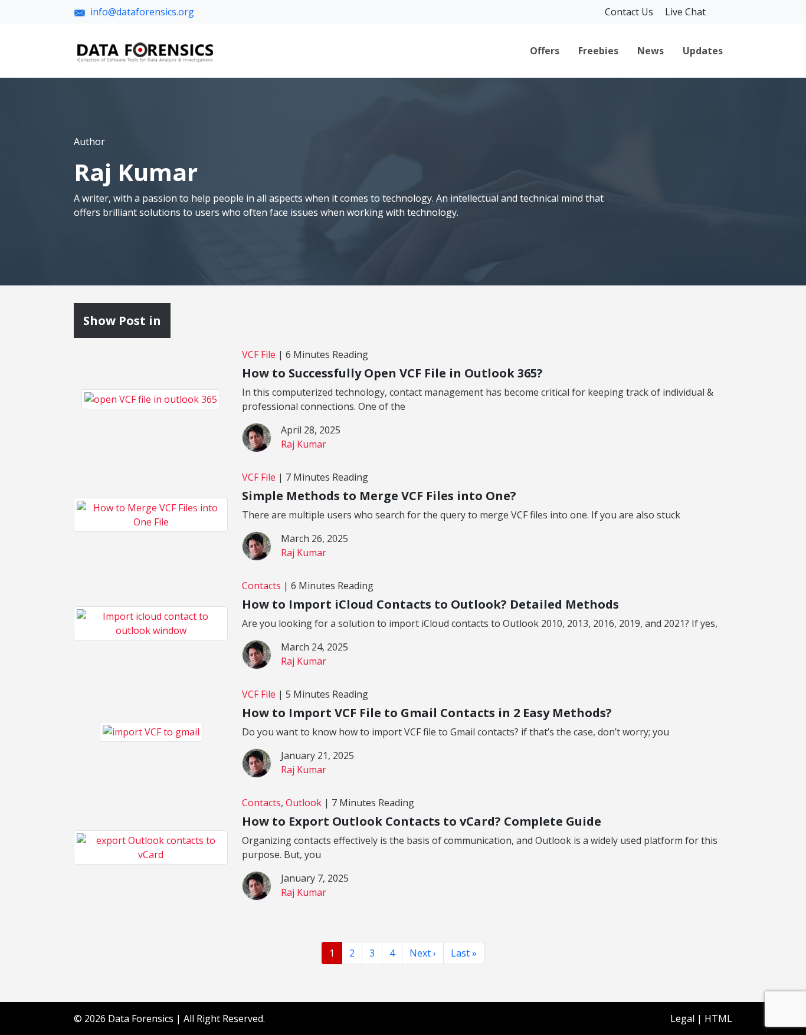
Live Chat (685, 11)
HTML (718, 1018)
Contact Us (630, 11)
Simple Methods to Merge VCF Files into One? (379, 496)
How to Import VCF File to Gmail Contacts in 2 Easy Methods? (427, 713)
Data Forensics (140, 1018)
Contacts (261, 585)
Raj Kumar (303, 444)
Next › (422, 953)
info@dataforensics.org (142, 11)
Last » (464, 953)
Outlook (304, 802)
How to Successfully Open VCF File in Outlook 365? (392, 373)
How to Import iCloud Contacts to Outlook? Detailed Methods (430, 604)
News (650, 50)
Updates (703, 50)
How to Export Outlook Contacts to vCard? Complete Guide (421, 821)
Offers (544, 50)
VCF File (259, 354)
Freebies (598, 50)
